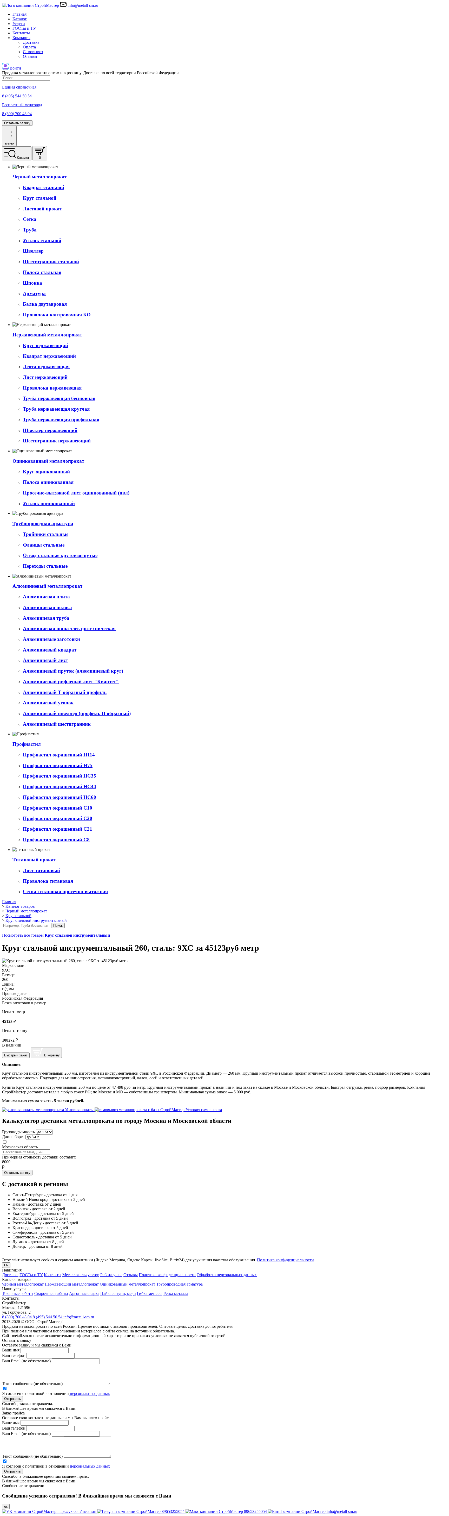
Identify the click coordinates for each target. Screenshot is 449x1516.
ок (6, 1506)
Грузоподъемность (18, 1132)
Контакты (21, 33)
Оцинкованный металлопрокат (127, 1284)
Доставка (31, 42)
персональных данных (89, 1393)
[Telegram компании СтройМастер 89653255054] (141, 1511)
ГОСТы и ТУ (24, 28)
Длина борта (13, 1137)
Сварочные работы (51, 1293)
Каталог (19, 19)
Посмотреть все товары (56, 935)
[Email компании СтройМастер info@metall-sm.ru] (312, 1511)
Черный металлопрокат (23, 1284)
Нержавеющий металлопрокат (72, 1284)
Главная (19, 14)
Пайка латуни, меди (118, 1293)
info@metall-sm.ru (78, 1317)
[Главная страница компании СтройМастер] (31, 5)
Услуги (18, 23)
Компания (21, 37)
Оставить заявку (17, 123)
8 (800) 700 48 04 (17, 1317)
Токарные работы (17, 1293)
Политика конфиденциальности (285, 1260)
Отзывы (30, 56)
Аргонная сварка (84, 1293)
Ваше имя (10, 1350)
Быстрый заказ (16, 1055)
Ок (6, 1265)
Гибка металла (149, 1293)
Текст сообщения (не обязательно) (32, 1383)
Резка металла (175, 1293)
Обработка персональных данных (227, 1275)
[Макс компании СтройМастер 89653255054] (227, 1511)
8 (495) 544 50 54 (48, 1317)
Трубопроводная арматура (179, 1284)
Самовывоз (33, 51)
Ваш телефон (13, 1355)
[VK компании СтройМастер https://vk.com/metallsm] (49, 1511)
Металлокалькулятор (80, 1275)
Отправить (12, 1399)
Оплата (29, 47)
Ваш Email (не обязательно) (26, 1361)
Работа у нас (111, 1275)
